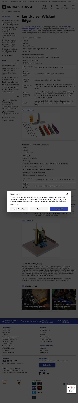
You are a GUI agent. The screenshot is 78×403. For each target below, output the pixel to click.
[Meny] (75, 386)
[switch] (71, 391)
